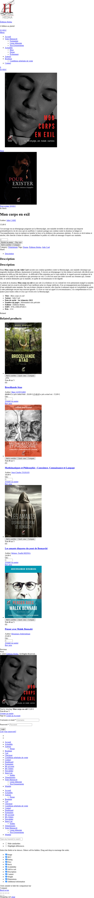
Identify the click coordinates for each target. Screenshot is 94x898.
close (13, 897)
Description (9, 254)
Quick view (22, 376)
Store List (8, 773)
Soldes (12, 775)
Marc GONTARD (18, 392)
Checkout (8, 755)
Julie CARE (11, 220)
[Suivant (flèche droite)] (3, 895)
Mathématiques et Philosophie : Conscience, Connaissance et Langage (40, 467)
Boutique (8, 751)
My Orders (9, 769)
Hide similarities (13, 844)
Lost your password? (8, 731)
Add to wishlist (6, 245)
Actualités (9, 744)
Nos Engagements (17, 784)
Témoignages (10, 777)
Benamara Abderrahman (20, 634)
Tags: (20, 247)
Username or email (8, 720)
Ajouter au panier (7, 242)
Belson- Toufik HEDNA (21, 553)
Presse (12, 749)
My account (9, 766)
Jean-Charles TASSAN (20, 472)
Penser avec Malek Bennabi (19, 629)
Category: (4, 247)
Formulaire (9, 764)
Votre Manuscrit (11, 780)
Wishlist (8, 786)
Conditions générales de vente (16, 757)
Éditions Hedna (6, 22)
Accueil (8, 742)
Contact (8, 760)
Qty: (6, 396)
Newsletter (9, 771)
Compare (16, 245)
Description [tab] (7, 258)
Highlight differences (15, 846)
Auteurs (8, 746)
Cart (6, 753)
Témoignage (13, 247)
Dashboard (9, 762)
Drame (25, 247)
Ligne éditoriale (16, 782)
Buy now (18, 242)
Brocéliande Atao (13, 387)
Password (4, 724)
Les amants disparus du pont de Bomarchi (26, 548)
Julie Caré (46, 247)
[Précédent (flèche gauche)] (1, 895)
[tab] (49, 254)
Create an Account (13, 716)
